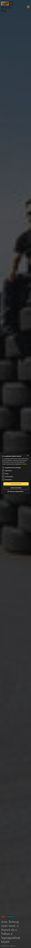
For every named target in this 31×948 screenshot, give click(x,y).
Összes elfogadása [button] (16, 484)
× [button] (27, 455)
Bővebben (24, 464)
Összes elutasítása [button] (16, 488)
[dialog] (15, 474)
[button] (15, 491)
